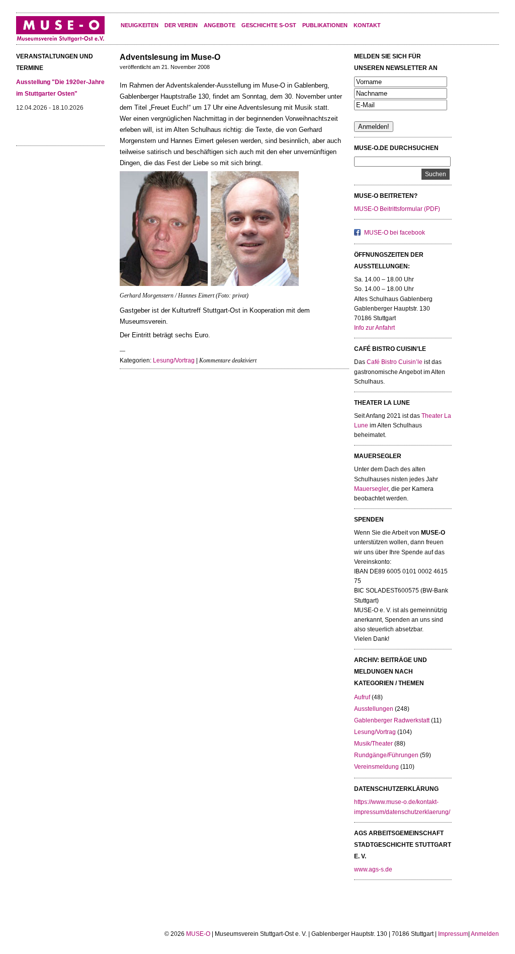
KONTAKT (367, 25)
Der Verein (181, 25)
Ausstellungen (373, 708)
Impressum (453, 933)
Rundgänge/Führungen (386, 755)
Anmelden (485, 933)
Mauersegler (371, 488)
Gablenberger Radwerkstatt (392, 720)
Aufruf (362, 697)
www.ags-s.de (373, 869)
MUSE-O (198, 933)
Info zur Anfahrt (374, 327)
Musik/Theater (373, 743)
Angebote (219, 25)
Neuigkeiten (139, 25)
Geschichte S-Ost (268, 25)
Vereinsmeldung (376, 766)
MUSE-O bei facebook (394, 232)
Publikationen (325, 25)
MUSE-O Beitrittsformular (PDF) (397, 208)
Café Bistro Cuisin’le (394, 361)
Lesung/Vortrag (174, 360)
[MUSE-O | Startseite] (60, 40)
